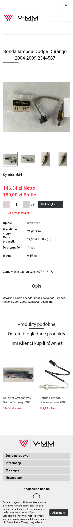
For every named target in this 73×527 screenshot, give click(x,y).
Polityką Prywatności (16, 505)
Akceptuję (58, 512)
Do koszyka (48, 204)
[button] (65, 5)
